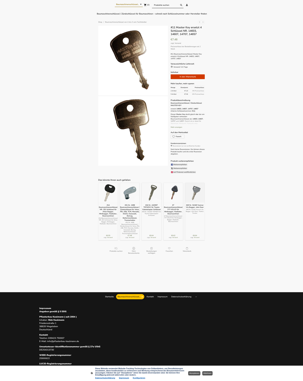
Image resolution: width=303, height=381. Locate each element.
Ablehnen (207, 373)
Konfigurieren (139, 378)
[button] (177, 136)
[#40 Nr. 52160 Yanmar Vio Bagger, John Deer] (195, 192)
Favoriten (169, 251)
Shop (100, 22)
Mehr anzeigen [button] (176, 127)
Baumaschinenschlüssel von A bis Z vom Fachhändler (126, 22)
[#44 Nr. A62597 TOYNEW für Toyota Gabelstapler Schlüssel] (151, 192)
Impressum (124, 378)
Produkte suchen (116, 251)
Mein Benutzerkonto (133, 252)
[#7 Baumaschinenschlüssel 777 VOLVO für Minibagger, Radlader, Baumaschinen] (173, 192)
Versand (178, 43)
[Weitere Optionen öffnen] (196, 296)
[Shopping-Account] (186, 5)
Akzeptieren (194, 373)
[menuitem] (199, 22)
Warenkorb (187, 251)
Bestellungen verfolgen (151, 252)
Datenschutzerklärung (105, 378)
